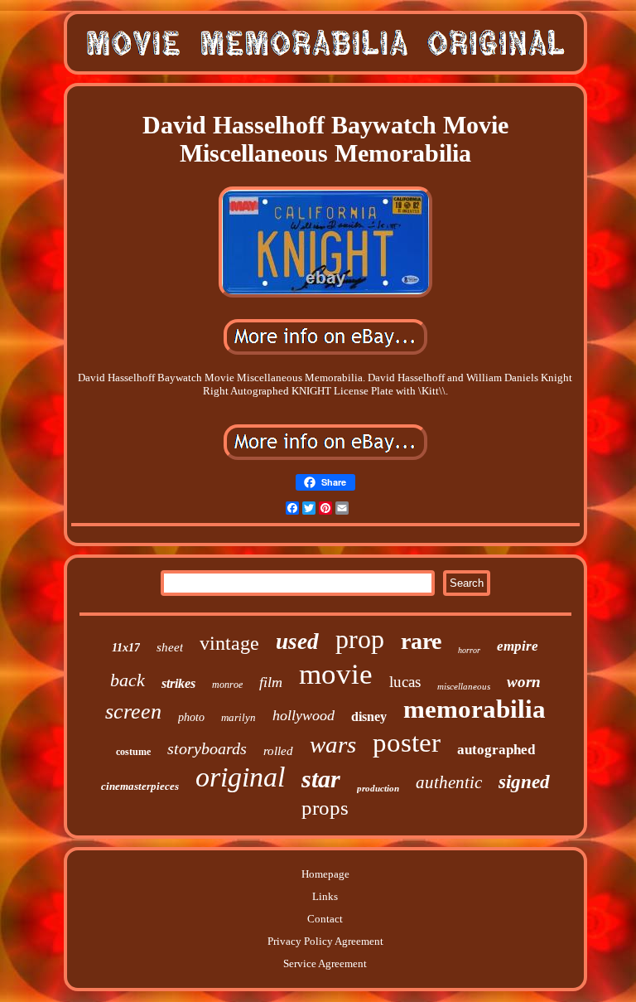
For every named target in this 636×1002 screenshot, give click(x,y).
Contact (325, 918)
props (325, 807)
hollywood (303, 715)
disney (369, 716)
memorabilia (474, 709)
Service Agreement (325, 963)
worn (524, 681)
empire (517, 646)
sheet (170, 647)
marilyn (238, 717)
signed (524, 782)
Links (325, 896)
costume (133, 752)
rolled (278, 751)
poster (407, 743)
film (270, 682)
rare (421, 641)
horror (469, 650)
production (378, 788)
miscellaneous (463, 686)
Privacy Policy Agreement (325, 941)
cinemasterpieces (140, 786)
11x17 (126, 647)
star (320, 778)
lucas (405, 681)
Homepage (325, 874)
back (127, 680)
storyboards (207, 748)
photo (191, 717)
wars (333, 744)
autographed (496, 750)
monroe (227, 684)
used (297, 641)
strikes (178, 683)
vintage (229, 643)
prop (359, 639)
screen (133, 711)
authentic (449, 782)
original (240, 777)
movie (336, 674)
